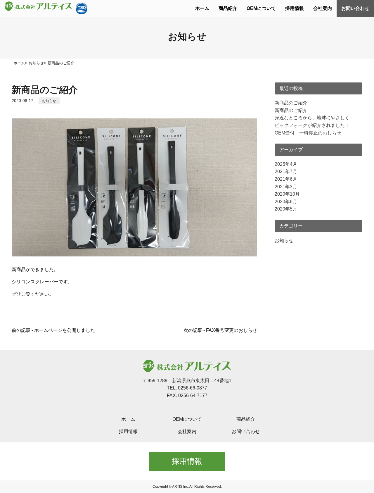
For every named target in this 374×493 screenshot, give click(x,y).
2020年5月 (286, 208)
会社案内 (322, 8)
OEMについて (261, 8)
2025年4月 (286, 164)
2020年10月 (287, 194)
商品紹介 (228, 8)
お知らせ (49, 101)
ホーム (202, 8)
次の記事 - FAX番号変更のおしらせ (220, 330)
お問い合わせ (355, 8)
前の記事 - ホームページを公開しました (53, 330)
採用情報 (294, 8)
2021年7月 (286, 171)
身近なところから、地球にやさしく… (314, 117)
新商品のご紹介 (291, 102)
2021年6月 (286, 179)
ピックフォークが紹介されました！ (312, 125)
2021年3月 (286, 186)
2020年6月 (286, 201)
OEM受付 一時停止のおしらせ (308, 132)
